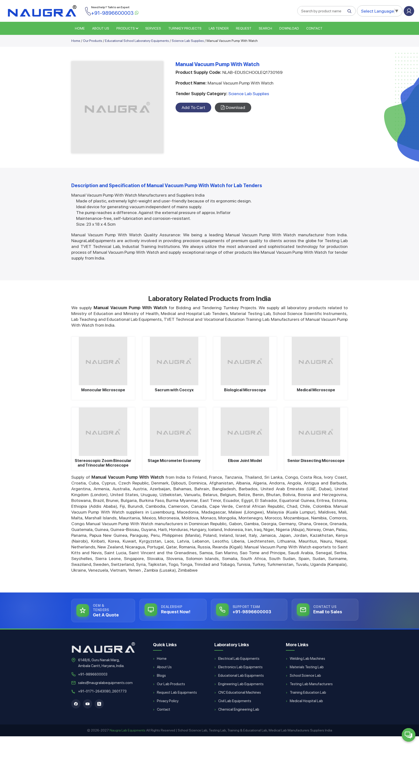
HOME (80, 28)
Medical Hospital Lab (306, 701)
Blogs (161, 675)
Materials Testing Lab (307, 667)
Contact (314, 28)
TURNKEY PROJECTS (184, 28)
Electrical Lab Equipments (238, 658)
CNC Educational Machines (239, 692)
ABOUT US (100, 28)
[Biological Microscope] (245, 361)
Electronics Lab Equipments (240, 667)
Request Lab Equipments (177, 692)
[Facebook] (76, 703)
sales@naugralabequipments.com (105, 683)
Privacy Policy (167, 701)
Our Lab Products (171, 684)
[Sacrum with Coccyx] (174, 361)
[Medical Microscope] (316, 361)
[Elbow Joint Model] (245, 431)
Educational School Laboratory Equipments (137, 41)
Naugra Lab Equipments (127, 730)
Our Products (92, 41)
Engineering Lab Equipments (241, 684)
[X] (99, 703)
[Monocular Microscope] (103, 361)
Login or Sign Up (409, 11)
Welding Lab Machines (307, 658)
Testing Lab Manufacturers (311, 684)
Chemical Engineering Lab (238, 709)
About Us (164, 667)
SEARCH (265, 28)
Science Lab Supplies (188, 41)
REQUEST (243, 28)
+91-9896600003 (92, 674)
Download (289, 28)
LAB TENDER (219, 28)
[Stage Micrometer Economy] (174, 431)
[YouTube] (87, 703)
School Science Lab (305, 675)
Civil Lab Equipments (234, 701)
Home (75, 41)
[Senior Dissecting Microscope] (316, 431)
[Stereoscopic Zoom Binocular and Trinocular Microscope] (103, 431)
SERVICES (153, 28)
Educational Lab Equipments (241, 675)
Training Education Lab (308, 692)
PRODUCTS (125, 28)
